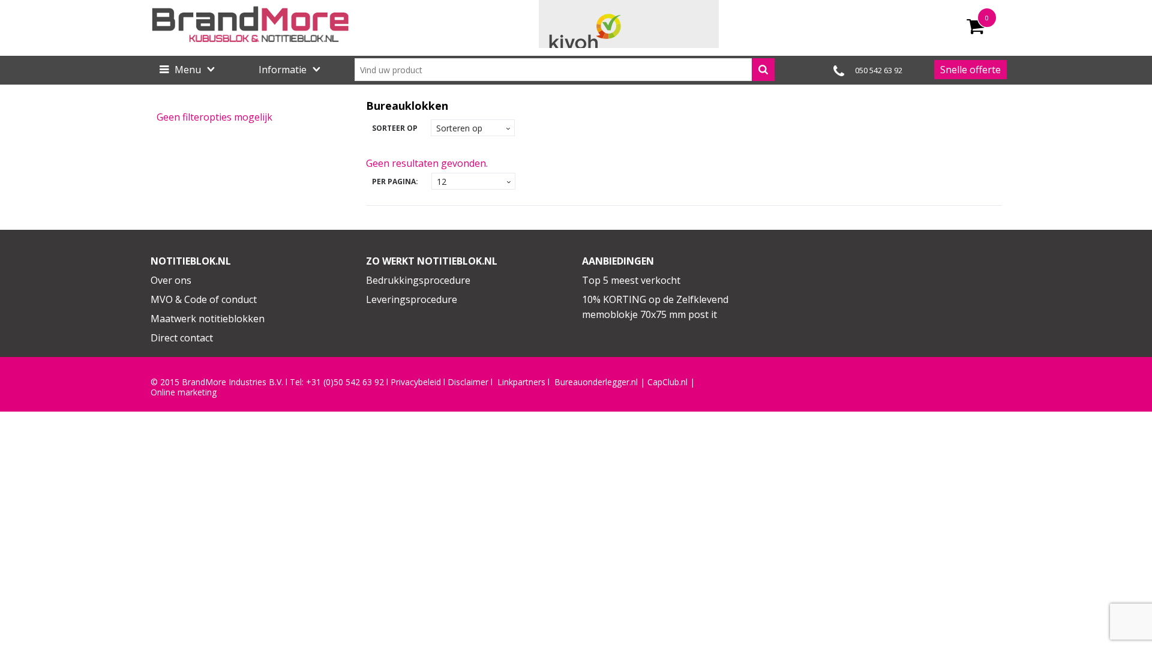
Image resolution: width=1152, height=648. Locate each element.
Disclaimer (468, 382)
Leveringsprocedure (411, 299)
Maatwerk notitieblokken (208, 318)
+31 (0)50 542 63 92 (345, 382)
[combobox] (565, 69)
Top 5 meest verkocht (631, 280)
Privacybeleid (416, 382)
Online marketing (184, 392)
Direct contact (182, 337)
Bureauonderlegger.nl (596, 382)
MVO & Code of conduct (204, 299)
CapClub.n (666, 382)
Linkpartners (521, 382)
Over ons (171, 280)
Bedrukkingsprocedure (418, 280)
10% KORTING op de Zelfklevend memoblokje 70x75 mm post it (655, 307)
